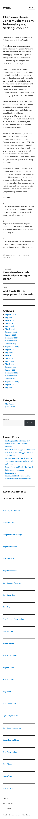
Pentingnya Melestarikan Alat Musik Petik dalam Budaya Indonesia (17, 444)
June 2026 (9, 320)
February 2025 (11, 367)
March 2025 (10, 364)
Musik (7, 7)
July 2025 (9, 352)
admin (8, 255)
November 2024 (11, 376)
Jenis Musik (26, 255)
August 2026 (10, 314)
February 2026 (11, 332)
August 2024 (10, 384)
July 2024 (9, 387)
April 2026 (9, 326)
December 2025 (11, 338)
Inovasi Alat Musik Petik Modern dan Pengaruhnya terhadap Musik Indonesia (19, 461)
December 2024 (11, 373)
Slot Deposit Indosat (11, 510)
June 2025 (9, 355)
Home (5, 798)
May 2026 (9, 323)
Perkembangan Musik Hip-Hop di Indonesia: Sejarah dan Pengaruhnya (19, 470)
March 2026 (10, 329)
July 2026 (9, 317)
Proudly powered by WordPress (19, 815)
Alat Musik (9, 404)
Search (6, 419)
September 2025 (12, 347)
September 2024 (12, 382)
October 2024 (10, 379)
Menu (31, 7)
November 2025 (11, 341)
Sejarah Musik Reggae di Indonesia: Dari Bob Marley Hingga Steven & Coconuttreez (20, 452)
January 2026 (10, 335)
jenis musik (7, 257)
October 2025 (10, 344)
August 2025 (10, 349)
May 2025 (9, 358)
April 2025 (9, 361)
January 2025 (10, 370)
